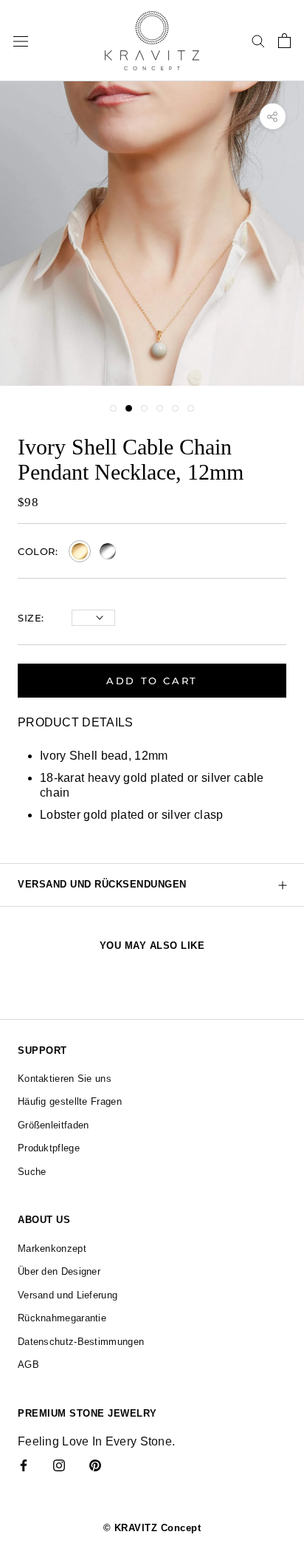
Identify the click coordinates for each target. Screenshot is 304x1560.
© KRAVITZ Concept (152, 1527)
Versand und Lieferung (67, 1295)
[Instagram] (59, 1464)
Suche (32, 1171)
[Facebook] (24, 1464)
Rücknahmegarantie (62, 1318)
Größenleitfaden (53, 1125)
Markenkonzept (52, 1248)
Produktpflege (49, 1148)
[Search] (258, 40)
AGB (28, 1364)
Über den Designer (59, 1271)
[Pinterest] (95, 1464)
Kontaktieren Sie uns (64, 1078)
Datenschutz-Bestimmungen (81, 1341)
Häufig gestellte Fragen (70, 1101)
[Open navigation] (20, 41)
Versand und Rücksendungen (102, 884)
